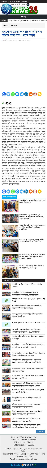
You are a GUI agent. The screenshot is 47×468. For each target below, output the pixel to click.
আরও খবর (41, 432)
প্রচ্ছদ (15, 25)
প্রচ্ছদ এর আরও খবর (9, 197)
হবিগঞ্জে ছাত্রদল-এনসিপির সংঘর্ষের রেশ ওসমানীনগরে (28, 323)
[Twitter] (8, 94)
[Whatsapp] (13, 94)
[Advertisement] (23, 67)
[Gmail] (35, 94)
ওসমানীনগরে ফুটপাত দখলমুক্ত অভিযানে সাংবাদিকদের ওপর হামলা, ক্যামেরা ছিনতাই (31, 217)
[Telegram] (22, 94)
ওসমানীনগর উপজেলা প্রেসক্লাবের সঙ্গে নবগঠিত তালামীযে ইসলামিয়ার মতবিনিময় (32, 227)
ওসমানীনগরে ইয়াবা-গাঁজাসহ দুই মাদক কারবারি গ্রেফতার (32, 201)
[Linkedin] (26, 94)
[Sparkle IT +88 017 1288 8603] (28, 465)
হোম (6, 25)
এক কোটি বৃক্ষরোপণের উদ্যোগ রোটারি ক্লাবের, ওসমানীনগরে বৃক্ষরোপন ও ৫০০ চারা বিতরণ (32, 256)
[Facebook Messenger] (17, 94)
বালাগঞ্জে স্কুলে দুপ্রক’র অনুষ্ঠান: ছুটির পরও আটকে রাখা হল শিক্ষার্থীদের (31, 240)
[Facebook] (4, 94)
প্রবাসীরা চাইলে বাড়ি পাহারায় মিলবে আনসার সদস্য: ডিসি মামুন (31, 267)
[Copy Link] (40, 94)
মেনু (24, 17)
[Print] (31, 94)
